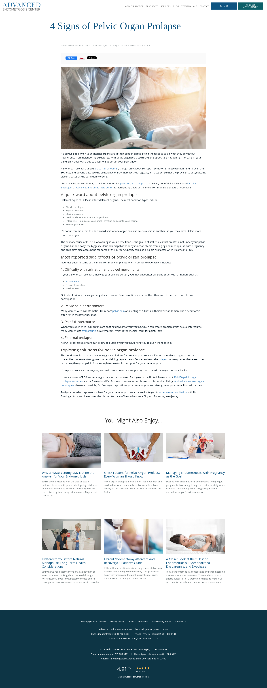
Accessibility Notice (161, 621)
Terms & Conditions (137, 621)
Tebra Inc (101, 621)
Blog (115, 45)
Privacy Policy (117, 621)
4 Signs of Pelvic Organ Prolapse (135, 45)
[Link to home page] (20, 6)
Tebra (146, 676)
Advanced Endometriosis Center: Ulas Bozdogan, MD (84, 45)
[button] (250, 6)
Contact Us (180, 621)
